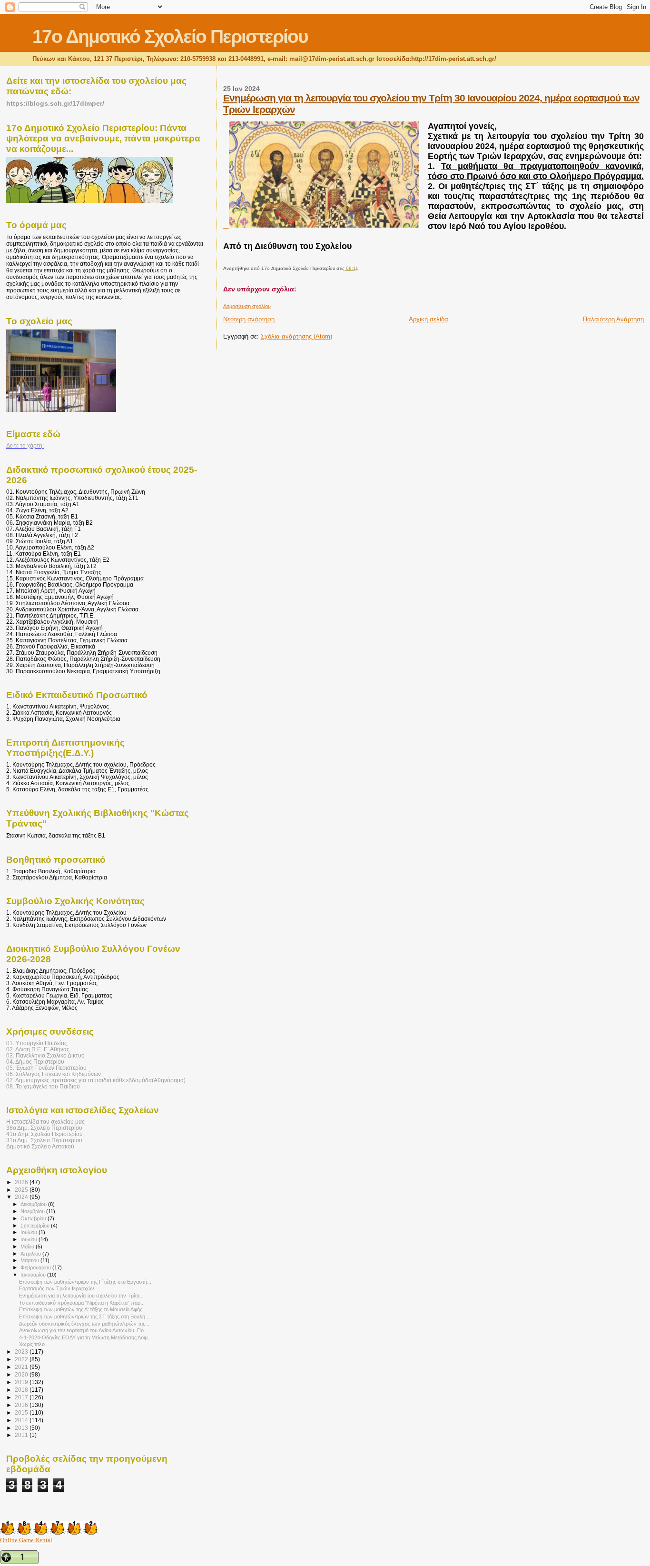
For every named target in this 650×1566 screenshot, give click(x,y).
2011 (22, 1435)
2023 (22, 1351)
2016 (22, 1405)
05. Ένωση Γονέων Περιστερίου (46, 1068)
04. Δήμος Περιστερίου (35, 1061)
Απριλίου (31, 1254)
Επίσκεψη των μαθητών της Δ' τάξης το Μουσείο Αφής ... (83, 1309)
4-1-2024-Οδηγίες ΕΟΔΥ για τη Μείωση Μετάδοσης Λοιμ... (85, 1337)
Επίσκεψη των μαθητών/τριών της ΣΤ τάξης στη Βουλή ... (85, 1316)
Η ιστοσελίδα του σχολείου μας (45, 1121)
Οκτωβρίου (34, 1218)
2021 (22, 1367)
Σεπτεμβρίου (35, 1225)
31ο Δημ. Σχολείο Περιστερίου (44, 1140)
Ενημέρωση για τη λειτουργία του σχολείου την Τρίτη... (81, 1295)
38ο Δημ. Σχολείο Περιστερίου (44, 1128)
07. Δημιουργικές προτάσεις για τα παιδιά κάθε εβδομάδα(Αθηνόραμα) (96, 1080)
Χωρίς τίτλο (32, 1344)
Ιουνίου (29, 1239)
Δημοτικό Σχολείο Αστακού (40, 1146)
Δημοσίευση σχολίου (247, 306)
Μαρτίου (30, 1260)
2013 (22, 1428)
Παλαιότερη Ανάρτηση (613, 319)
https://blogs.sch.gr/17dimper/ (55, 103)
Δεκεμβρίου (34, 1204)
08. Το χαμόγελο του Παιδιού (43, 1086)
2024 (22, 1197)
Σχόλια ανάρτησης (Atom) (296, 336)
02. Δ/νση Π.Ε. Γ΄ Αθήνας (37, 1049)
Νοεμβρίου (33, 1211)
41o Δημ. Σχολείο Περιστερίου (44, 1134)
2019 (22, 1382)
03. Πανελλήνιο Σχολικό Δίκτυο (45, 1055)
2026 (22, 1182)
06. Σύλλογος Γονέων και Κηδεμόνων (53, 1074)
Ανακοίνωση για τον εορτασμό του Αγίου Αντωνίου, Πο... (83, 1330)
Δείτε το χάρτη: (25, 445)
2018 (22, 1389)
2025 (22, 1190)
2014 (22, 1420)
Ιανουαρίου (33, 1274)
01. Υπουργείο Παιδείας (36, 1043)
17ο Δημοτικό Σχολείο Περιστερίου (170, 36)
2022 (22, 1359)
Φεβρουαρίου (36, 1267)
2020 (22, 1374)
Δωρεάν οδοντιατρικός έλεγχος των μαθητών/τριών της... (84, 1324)
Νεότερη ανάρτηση (249, 319)
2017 (22, 1397)
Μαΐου (28, 1246)
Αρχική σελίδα (428, 319)
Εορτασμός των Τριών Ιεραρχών (56, 1288)
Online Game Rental (26, 1540)
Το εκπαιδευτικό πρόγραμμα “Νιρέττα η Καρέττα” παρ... (82, 1303)
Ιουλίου (29, 1232)
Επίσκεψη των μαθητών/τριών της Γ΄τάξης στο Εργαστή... (85, 1282)
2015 (22, 1412)
